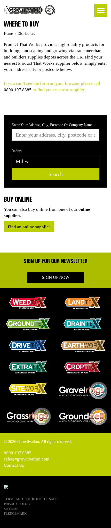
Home (8, 34)
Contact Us (14, 465)
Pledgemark (15, 513)
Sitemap (11, 509)
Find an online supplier (29, 226)
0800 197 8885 (17, 89)
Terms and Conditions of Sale (30, 499)
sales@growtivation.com (26, 459)
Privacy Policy (17, 504)
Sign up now (55, 277)
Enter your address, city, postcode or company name (52, 125)
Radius (16, 151)
